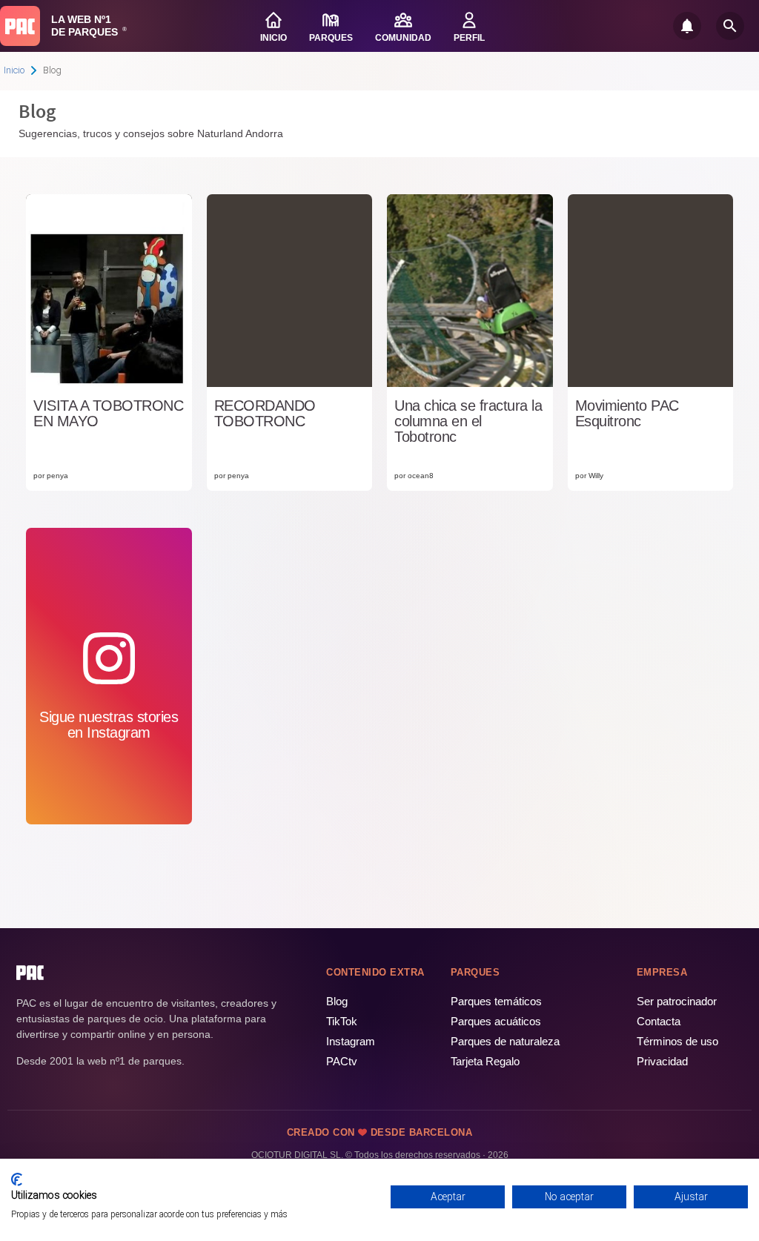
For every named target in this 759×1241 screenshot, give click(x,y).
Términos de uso (677, 1041)
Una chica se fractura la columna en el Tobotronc (468, 421)
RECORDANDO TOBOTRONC (265, 413)
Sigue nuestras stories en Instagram (108, 725)
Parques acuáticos (496, 1021)
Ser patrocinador (677, 1001)
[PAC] (20, 26)
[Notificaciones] (687, 26)
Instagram (350, 1041)
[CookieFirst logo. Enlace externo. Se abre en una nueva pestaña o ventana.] (16, 1179)
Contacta (658, 1021)
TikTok (341, 1021)
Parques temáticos (496, 1001)
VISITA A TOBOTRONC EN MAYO (108, 413)
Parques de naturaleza (505, 1041)
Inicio (14, 70)
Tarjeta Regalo (485, 1061)
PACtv (341, 1061)
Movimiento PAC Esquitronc (627, 413)
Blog (337, 1001)
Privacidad (662, 1061)
